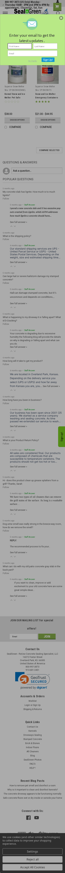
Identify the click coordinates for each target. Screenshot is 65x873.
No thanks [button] (32, 61)
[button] (61, 18)
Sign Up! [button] (48, 59)
